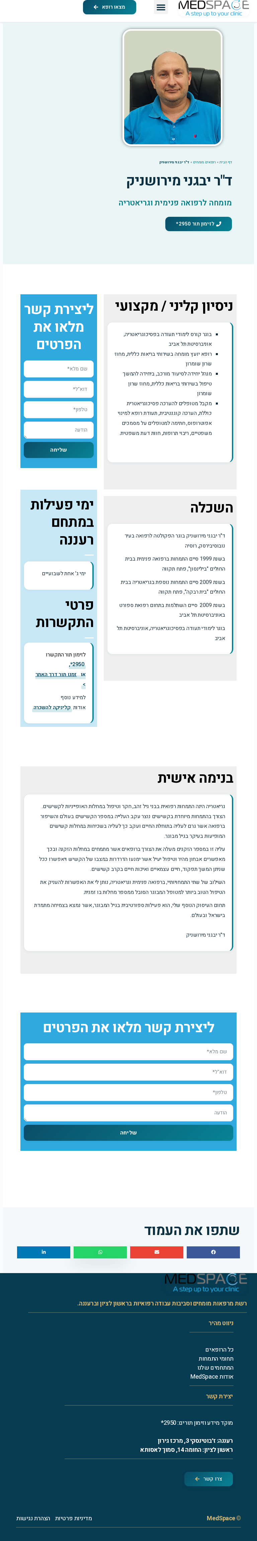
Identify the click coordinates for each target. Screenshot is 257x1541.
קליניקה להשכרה (52, 708)
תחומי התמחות (216, 1358)
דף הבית (226, 162)
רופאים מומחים (204, 162)
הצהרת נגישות (33, 1518)
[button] (161, 7)
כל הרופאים (219, 1349)
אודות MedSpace (212, 1376)
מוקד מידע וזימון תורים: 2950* (197, 1422)
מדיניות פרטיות (73, 1518)
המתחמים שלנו (215, 1367)
